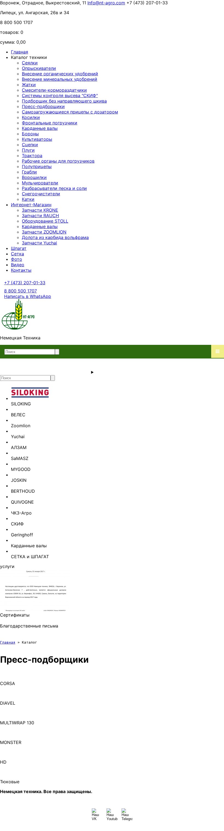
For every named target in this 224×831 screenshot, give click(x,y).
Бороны (30, 133)
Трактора (32, 155)
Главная (19, 52)
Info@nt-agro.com (106, 2)
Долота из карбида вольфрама (55, 237)
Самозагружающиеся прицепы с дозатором (70, 112)
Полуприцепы (37, 166)
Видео (17, 264)
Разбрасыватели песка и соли (54, 188)
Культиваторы (37, 139)
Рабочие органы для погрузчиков (58, 161)
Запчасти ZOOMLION (44, 232)
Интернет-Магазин (31, 204)
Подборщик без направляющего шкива (64, 101)
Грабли (29, 172)
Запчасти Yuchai (39, 243)
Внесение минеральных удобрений (59, 79)
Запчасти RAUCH (40, 215)
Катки (28, 199)
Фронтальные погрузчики (49, 122)
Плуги (28, 150)
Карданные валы (40, 128)
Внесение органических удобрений (60, 73)
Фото (16, 259)
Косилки (31, 117)
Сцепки (30, 144)
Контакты (21, 270)
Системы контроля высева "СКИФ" (60, 95)
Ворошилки (34, 177)
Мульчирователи (40, 183)
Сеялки (30, 62)
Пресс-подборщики (43, 106)
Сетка (17, 253)
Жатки (29, 84)
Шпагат (18, 248)
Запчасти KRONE (40, 210)
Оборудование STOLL (45, 221)
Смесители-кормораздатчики (54, 90)
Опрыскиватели (39, 68)
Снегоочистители (41, 193)
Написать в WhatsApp (27, 296)
